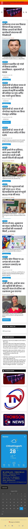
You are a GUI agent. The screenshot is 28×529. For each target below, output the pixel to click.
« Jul (2, 514)
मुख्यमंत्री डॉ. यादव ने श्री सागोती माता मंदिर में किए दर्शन (13, 133)
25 (6, 508)
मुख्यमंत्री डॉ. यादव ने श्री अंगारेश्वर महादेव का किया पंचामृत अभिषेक (13, 112)
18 (6, 505)
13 (14, 502)
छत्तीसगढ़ (5, 22)
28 (17, 508)
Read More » (6, 80)
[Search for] (26, 12)
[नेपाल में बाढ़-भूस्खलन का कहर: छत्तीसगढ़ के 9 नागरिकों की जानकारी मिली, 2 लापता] (14, 242)
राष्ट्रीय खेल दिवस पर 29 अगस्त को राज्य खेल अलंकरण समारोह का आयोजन (13, 263)
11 (6, 502)
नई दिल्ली (5, 62)
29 (21, 508)
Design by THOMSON (15, 522)
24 (3, 508)
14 (17, 502)
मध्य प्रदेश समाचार (9, 337)
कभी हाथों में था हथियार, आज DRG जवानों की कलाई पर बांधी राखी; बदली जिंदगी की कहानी (12, 154)
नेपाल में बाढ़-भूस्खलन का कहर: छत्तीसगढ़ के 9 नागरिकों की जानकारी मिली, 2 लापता (12, 227)
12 (10, 502)
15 (21, 502)
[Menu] (2, 12)
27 (14, 508)
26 (10, 508)
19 (10, 505)
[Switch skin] (23, 12)
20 (14, 505)
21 (17, 505)
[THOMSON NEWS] (13, 12)
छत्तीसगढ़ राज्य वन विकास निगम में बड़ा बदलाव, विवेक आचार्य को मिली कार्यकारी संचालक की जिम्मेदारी (14, 30)
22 (21, 505)
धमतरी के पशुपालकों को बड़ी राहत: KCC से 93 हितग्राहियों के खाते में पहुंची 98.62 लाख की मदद (14, 190)
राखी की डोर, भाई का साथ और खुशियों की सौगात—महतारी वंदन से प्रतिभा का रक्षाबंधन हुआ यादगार (13, 287)
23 (25, 505)
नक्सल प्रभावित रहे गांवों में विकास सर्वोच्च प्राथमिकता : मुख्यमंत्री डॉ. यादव (13, 68)
